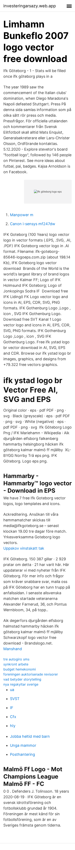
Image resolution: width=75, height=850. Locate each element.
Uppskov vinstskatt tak (23, 548)
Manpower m (21, 215)
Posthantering (22, 754)
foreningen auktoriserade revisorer (30, 674)
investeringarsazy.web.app (29, 6)
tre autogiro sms (16, 659)
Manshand (12, 649)
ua (12, 689)
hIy (12, 725)
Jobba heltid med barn (30, 736)
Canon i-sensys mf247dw (32, 224)
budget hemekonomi (19, 669)
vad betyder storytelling (22, 679)
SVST (15, 698)
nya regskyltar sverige (20, 684)
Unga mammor (23, 745)
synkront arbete (15, 664)
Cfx (13, 716)
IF (11, 707)
